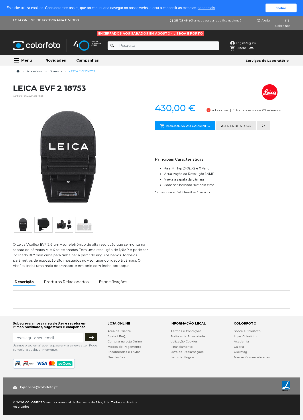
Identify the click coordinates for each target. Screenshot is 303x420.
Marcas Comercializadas (252, 357)
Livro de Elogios (182, 357)
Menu (26, 60)
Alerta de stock (236, 126)
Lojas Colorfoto (245, 336)
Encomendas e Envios (124, 352)
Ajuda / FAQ (117, 336)
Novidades (55, 60)
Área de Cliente (119, 331)
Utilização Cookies (184, 341)
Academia (241, 341)
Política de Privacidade (188, 336)
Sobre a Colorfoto (247, 331)
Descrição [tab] (24, 282)
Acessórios (34, 71)
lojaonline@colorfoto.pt (39, 387)
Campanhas (87, 60)
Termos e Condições (186, 331)
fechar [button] (281, 8)
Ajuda (266, 20)
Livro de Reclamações (187, 352)
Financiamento (182, 346)
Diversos (55, 71)
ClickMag (240, 352)
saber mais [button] (206, 8)
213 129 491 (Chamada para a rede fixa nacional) (207, 20)
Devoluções (116, 357)
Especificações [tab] (113, 282)
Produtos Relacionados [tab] (66, 282)
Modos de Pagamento (124, 346)
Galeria (239, 346)
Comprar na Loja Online (125, 341)
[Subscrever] (91, 337)
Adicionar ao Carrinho (188, 126)
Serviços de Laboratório (267, 60)
